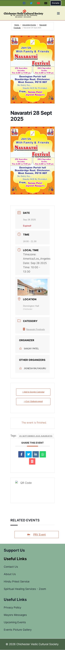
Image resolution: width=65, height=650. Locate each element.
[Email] (46, 3)
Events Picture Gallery (18, 629)
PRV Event (39, 534)
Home (16, 25)
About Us (10, 574)
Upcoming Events (29, 25)
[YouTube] (38, 3)
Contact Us (11, 566)
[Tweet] (28, 454)
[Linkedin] (35, 454)
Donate (55, 3)
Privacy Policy (12, 607)
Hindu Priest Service (17, 581)
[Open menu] (58, 13)
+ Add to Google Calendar (33, 392)
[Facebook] (24, 3)
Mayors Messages (15, 614)
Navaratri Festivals (35, 329)
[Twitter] (31, 3)
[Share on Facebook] (21, 454)
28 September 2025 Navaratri (36, 436)
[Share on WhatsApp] (43, 454)
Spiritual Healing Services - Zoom (25, 588)
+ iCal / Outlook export (33, 401)
